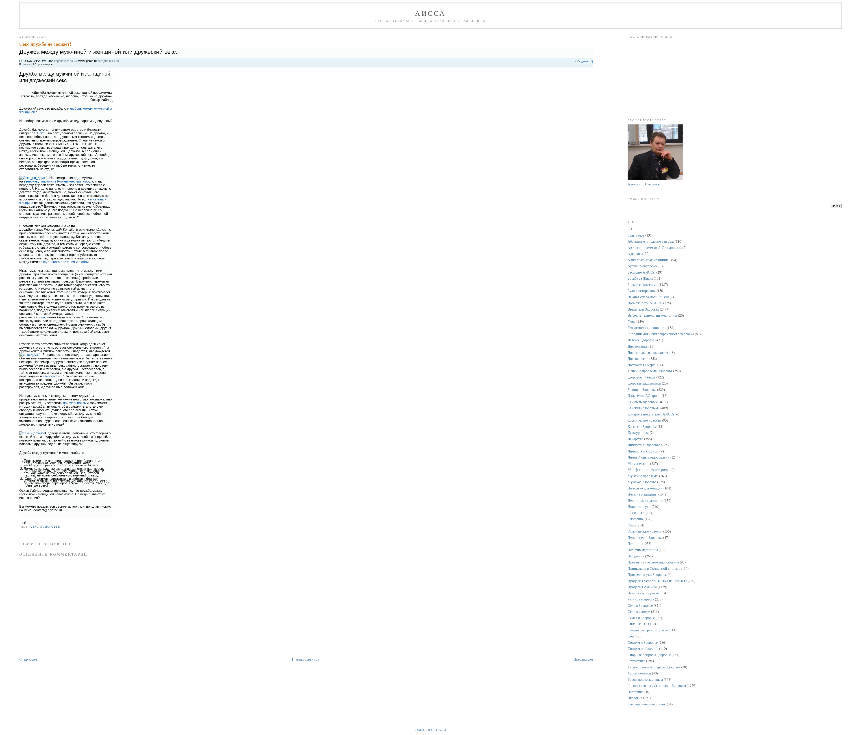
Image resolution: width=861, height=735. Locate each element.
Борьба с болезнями (643, 284)
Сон (631, 636)
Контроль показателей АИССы (651, 414)
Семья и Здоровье (641, 617)
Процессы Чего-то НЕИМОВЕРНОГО (657, 580)
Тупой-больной (639, 673)
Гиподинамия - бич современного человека (661, 333)
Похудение (636, 556)
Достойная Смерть (642, 364)
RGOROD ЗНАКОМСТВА (36, 61)
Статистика (636, 660)
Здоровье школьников (644, 383)
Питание (634, 543)
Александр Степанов (644, 184)
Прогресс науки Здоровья (647, 574)
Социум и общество (643, 648)
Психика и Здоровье (643, 593)
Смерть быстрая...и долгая (648, 630)
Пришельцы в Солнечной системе (654, 568)
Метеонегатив (638, 463)
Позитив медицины (643, 549)
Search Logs (424, 729)
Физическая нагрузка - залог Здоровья (657, 685)
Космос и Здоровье (642, 426)
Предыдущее (583, 659)
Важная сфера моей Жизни (648, 296)
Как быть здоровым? (643, 401)
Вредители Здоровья (643, 309)
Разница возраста (641, 599)
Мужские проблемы (643, 475)
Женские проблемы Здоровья (650, 370)
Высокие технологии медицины (652, 315)
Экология (635, 697)
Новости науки (639, 506)
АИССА (430, 13)
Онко (632, 525)
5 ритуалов (636, 235)
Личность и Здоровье (644, 444)
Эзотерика (636, 691)
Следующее (28, 659)
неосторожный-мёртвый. (647, 704)
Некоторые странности (645, 500)
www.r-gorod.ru (87, 61)
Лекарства (635, 438)
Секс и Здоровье (45, 526)
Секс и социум (639, 611)
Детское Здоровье (641, 339)
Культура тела (638, 432)
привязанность (74, 403)
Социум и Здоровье (643, 642)
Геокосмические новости (647, 327)
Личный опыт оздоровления (649, 457)
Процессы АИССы (642, 586)
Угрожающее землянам (645, 679)
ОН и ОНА (636, 512)
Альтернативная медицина (648, 259)
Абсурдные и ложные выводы (651, 241)
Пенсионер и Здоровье (645, 537)
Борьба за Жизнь (640, 278)
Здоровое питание (641, 377)
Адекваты (635, 253)
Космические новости (644, 420)
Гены (631, 321)
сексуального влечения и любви (64, 262)
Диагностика (638, 346)
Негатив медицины (642, 494)
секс (42, 317)
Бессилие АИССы (641, 272)
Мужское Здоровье (642, 481)
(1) (584, 61)
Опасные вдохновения (645, 531)
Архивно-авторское (643, 265)
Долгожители (638, 358)
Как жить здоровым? (643, 407)
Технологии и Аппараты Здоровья (654, 667)
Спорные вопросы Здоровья (649, 654)
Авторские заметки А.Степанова (653, 247)
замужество (51, 376)
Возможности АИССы (645, 302)
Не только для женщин (645, 488)
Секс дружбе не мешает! (45, 44)
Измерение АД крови (644, 395)
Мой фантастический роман (649, 469)
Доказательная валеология (648, 352)
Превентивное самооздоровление (653, 562)
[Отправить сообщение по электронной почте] (22, 522)
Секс (41, 133)
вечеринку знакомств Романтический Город (57, 181)
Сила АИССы (638, 623)
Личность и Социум (643, 451)
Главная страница (305, 659)
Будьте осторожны (642, 290)
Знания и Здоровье (642, 389)
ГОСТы (441, 729)
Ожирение (636, 518)
